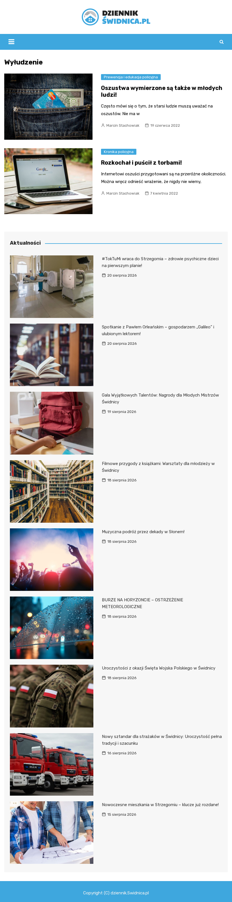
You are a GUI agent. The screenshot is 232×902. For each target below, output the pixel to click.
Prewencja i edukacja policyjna (131, 77)
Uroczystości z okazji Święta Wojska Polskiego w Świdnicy (158, 668)
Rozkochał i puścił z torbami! (141, 162)
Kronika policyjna (119, 152)
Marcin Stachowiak (122, 125)
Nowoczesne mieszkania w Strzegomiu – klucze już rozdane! (160, 804)
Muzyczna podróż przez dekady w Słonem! (143, 531)
